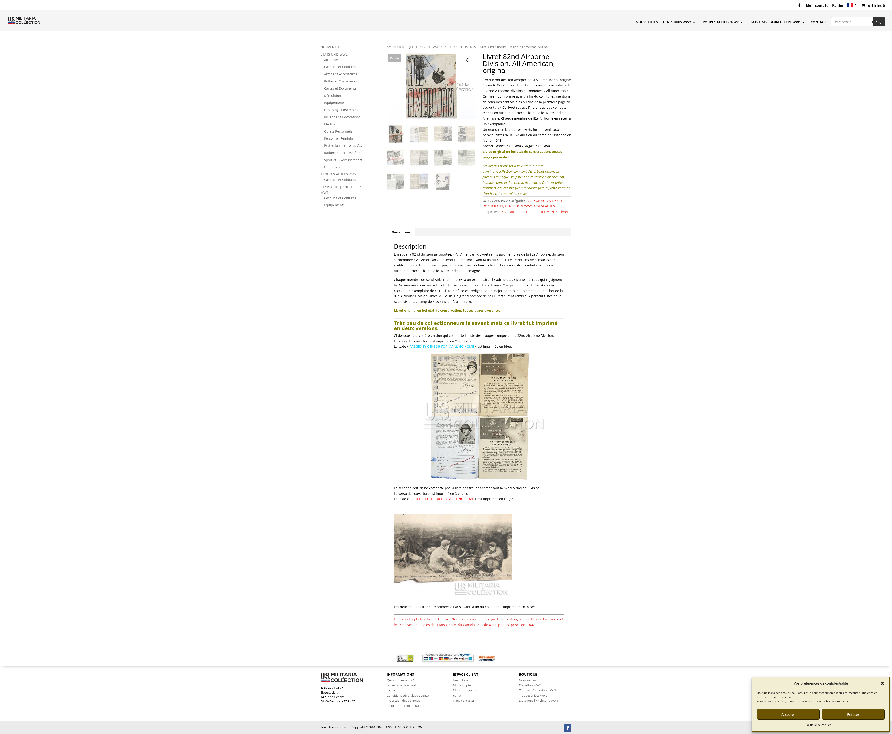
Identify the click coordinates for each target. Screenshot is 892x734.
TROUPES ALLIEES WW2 (720, 22)
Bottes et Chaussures (340, 81)
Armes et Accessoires (340, 74)
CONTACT (818, 22)
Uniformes (332, 167)
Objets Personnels (338, 131)
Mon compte (817, 6)
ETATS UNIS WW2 (677, 22)
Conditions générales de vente (408, 695)
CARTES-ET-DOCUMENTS (538, 212)
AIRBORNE (536, 200)
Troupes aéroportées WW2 (537, 690)
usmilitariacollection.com (501, 171)
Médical (330, 124)
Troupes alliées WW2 (533, 695)
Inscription (460, 680)
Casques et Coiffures (340, 67)
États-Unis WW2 (530, 685)
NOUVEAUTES (647, 22)
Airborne (331, 60)
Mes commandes (465, 690)
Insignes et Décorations (342, 117)
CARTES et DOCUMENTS (459, 47)
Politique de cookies (818, 725)
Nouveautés (527, 680)
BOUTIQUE (406, 47)
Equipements (334, 102)
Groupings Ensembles (341, 110)
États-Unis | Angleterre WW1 (538, 700)
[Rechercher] (879, 21)
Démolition (332, 95)
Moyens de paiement (401, 685)
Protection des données (403, 700)
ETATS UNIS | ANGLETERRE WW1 (774, 22)
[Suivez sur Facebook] (567, 728)
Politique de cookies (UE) (404, 706)
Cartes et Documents (340, 88)
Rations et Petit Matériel (342, 153)
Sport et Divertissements (343, 160)
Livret (564, 212)
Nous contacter (463, 700)
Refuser (853, 714)
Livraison (393, 690)
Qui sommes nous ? (400, 680)
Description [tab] (401, 232)
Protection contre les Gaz (343, 145)
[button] (882, 683)
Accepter (788, 714)
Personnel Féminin (338, 138)
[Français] (852, 6)
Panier (838, 6)
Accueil (391, 47)
